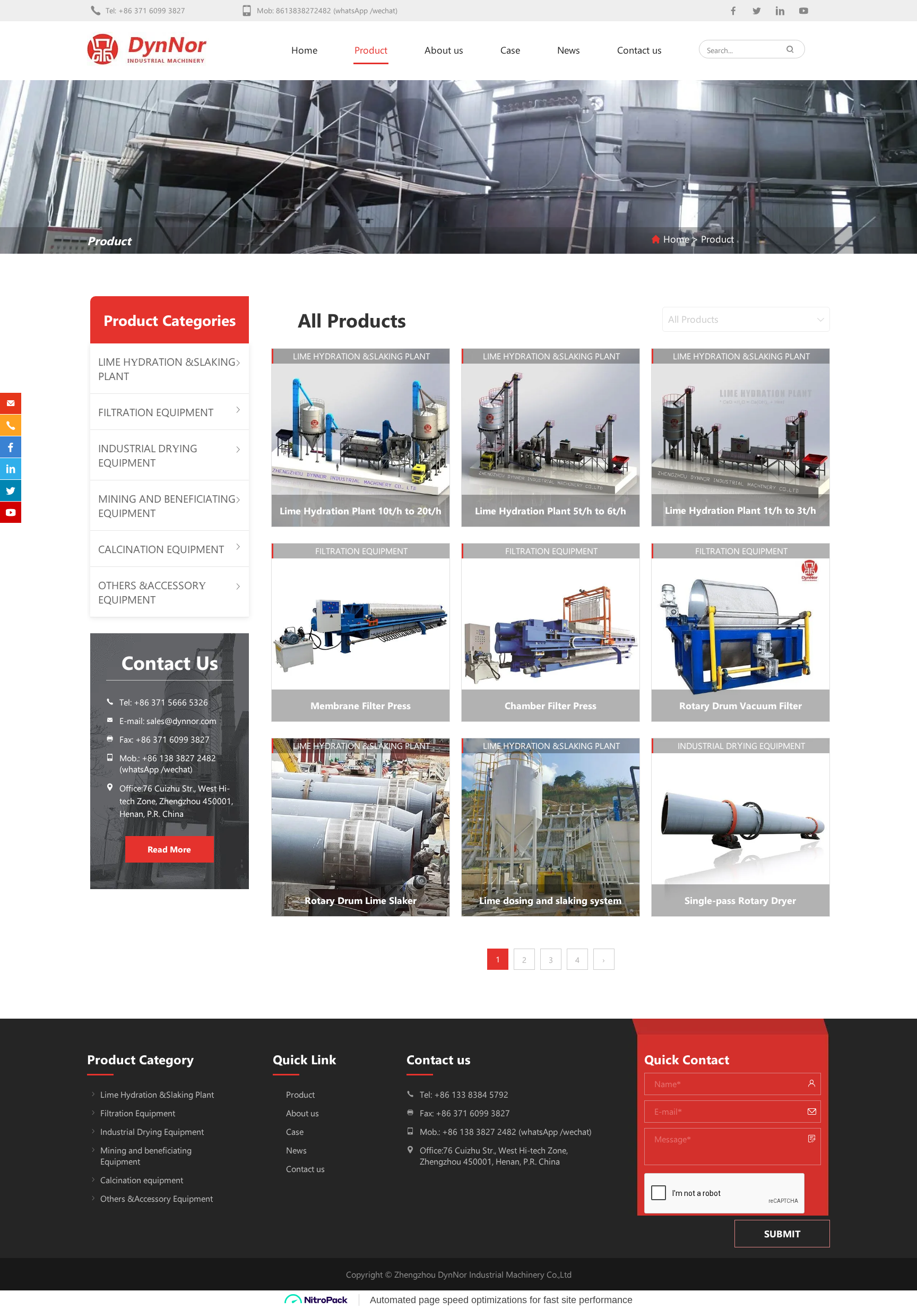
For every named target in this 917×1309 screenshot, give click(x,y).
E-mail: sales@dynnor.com (168, 720)
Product (370, 50)
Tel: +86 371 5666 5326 (163, 702)
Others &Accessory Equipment (152, 592)
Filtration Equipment (155, 411)
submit (782, 1233)
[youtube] (803, 11)
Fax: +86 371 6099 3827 (465, 1112)
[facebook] (733, 11)
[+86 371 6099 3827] (10, 425)
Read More (169, 849)
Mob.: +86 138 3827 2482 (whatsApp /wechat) (167, 763)
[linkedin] (780, 11)
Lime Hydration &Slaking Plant (157, 1094)
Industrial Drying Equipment (147, 455)
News (568, 50)
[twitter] (756, 11)
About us (444, 50)
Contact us (639, 50)
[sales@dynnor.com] (10, 403)
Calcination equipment (161, 548)
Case (510, 50)
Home (304, 50)
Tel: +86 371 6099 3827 (145, 10)
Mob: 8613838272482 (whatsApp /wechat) (327, 10)
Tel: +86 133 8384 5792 (464, 1094)
